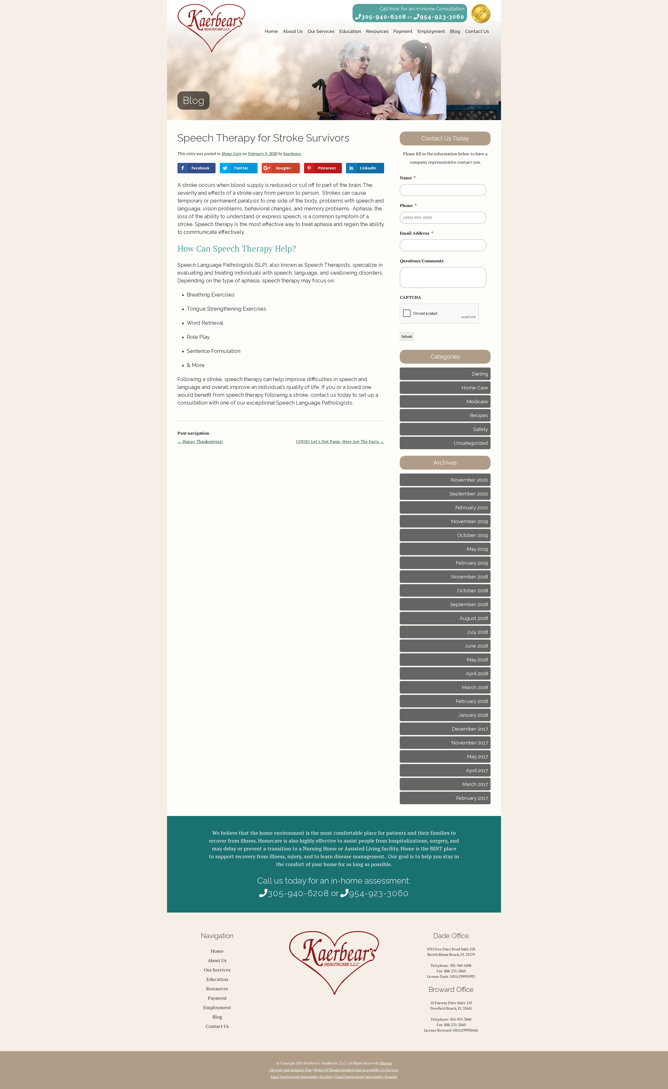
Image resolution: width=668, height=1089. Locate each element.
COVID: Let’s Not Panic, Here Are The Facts (340, 441)
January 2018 (473, 715)
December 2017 (470, 729)
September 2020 (469, 493)
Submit (407, 336)
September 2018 (469, 604)
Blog (455, 31)
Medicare (477, 401)
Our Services (321, 31)
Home (271, 31)
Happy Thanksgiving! (200, 441)
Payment (403, 31)
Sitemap (386, 1063)
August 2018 (474, 618)
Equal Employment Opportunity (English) (302, 1076)
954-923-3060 (442, 17)
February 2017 (472, 798)
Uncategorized (471, 443)
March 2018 (475, 687)
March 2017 (475, 784)
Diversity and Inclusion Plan (291, 1070)
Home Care (231, 153)
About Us (293, 31)
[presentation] (439, 314)
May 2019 (477, 549)
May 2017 (477, 756)
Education (350, 31)
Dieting (480, 374)
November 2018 (469, 576)
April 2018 (477, 673)
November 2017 (469, 742)
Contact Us (477, 31)
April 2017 (477, 770)
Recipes (479, 415)
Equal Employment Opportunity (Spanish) (366, 1076)
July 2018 (477, 632)
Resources (377, 31)
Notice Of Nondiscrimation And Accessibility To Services (356, 1070)
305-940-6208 (383, 17)
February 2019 (472, 563)
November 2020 (469, 480)
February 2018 (472, 701)
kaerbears (292, 153)
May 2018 (477, 659)
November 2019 (469, 521)
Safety (480, 429)
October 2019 (472, 535)
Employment (431, 31)
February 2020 (471, 507)
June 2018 (476, 646)
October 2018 (472, 590)
